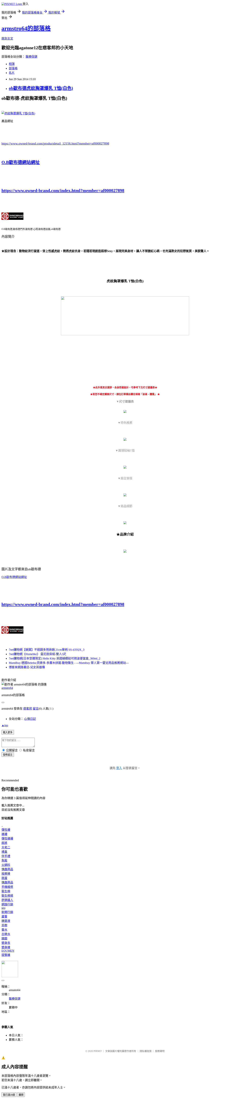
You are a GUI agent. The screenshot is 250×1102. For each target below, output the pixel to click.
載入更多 (7, 732)
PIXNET (98, 1051)
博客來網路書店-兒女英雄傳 (27, 667)
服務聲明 (160, 1051)
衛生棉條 (7, 895)
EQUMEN (7, 950)
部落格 (13, 68)
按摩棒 (5, 873)
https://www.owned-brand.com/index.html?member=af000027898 (62, 190)
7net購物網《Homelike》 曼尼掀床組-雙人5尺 (37, 654)
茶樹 (4, 925)
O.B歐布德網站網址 (20, 162)
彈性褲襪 (7, 838)
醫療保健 (31, 56)
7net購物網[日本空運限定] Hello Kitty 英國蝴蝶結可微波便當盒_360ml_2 (54, 658)
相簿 (12, 64)
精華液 (5, 920)
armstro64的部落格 (26, 28)
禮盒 (4, 851)
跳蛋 (4, 878)
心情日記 (30, 718)
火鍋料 (5, 864)
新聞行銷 (7, 912)
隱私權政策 (146, 1051)
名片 (12, 72)
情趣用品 (7, 869)
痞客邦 (27, 708)
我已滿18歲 (9, 1094)
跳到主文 (7, 38)
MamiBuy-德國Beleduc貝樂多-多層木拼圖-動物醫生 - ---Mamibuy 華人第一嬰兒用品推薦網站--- (69, 662)
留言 (36, 708)
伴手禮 (5, 856)
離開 (21, 1094)
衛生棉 (5, 891)
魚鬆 (4, 860)
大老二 (5, 847)
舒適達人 (7, 900)
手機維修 (7, 886)
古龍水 (5, 934)
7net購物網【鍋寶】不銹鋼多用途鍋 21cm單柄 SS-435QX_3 (46, 649)
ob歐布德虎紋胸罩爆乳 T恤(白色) (41, 88)
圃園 (4, 938)
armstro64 (7, 687)
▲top (4, 725)
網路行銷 (7, 904)
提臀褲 (5, 954)
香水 (4, 929)
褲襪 (4, 834)
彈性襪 (5, 829)
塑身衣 (5, 942)
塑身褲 (5, 947)
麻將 (4, 842)
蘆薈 (4, 916)
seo (3, 907)
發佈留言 (7, 754)
